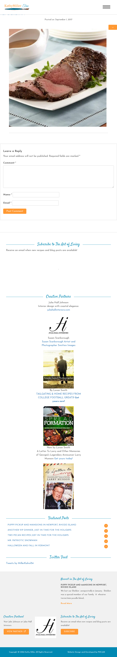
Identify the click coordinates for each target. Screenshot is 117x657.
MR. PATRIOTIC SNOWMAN (22, 540)
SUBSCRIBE (69, 632)
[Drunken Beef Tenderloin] (57, 77)
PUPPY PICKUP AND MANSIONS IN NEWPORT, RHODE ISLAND (42, 525)
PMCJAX (101, 652)
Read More (66, 603)
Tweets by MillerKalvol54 (20, 563)
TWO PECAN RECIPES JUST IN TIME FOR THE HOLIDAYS (38, 535)
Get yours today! (63, 458)
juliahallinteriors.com (58, 310)
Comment (9, 163)
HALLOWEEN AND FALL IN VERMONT (29, 546)
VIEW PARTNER (15, 632)
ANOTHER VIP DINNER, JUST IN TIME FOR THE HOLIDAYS (39, 530)
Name (7, 194)
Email (7, 203)
